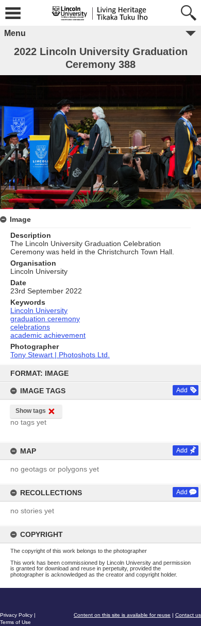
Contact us (188, 615)
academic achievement (48, 335)
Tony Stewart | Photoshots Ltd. (60, 355)
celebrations (30, 327)
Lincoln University (39, 310)
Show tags (30, 410)
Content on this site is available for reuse (122, 615)
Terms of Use (15, 622)
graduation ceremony (45, 319)
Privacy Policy (16, 615)
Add (182, 390)
